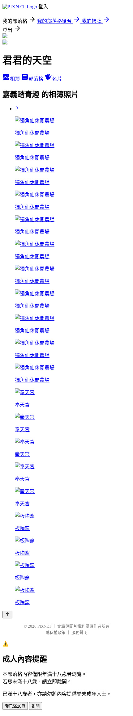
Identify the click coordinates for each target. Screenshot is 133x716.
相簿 (15, 79)
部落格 (36, 79)
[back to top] (7, 614)
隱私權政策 (55, 632)
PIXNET (44, 626)
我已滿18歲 (15, 706)
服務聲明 (79, 632)
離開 (36, 706)
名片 (57, 79)
